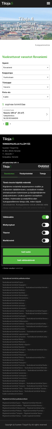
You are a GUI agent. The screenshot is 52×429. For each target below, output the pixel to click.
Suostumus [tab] (9, 173)
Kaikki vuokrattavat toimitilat (13, 394)
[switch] (45, 225)
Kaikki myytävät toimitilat (31, 416)
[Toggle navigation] (48, 3)
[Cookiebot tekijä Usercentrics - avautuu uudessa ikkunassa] (38, 166)
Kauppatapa (7, 73)
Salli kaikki (26, 252)
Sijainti (5, 63)
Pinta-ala (6, 92)
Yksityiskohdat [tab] (26, 173)
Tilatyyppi (6, 82)
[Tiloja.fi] (7, 3)
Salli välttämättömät (26, 260)
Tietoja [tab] (43, 173)
